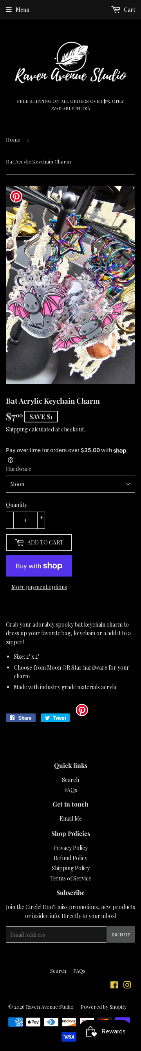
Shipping (17, 429)
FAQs (70, 790)
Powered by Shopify (104, 1006)
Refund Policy (70, 858)
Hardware (18, 469)
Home (13, 139)
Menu (22, 9)
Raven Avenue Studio (50, 1006)
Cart (129, 9)
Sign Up (121, 934)
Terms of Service (70, 878)
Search (70, 779)
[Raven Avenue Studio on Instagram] (127, 986)
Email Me (71, 818)
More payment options (39, 587)
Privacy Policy (70, 848)
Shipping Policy (71, 868)
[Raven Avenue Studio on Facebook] (114, 986)
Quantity (16, 504)
